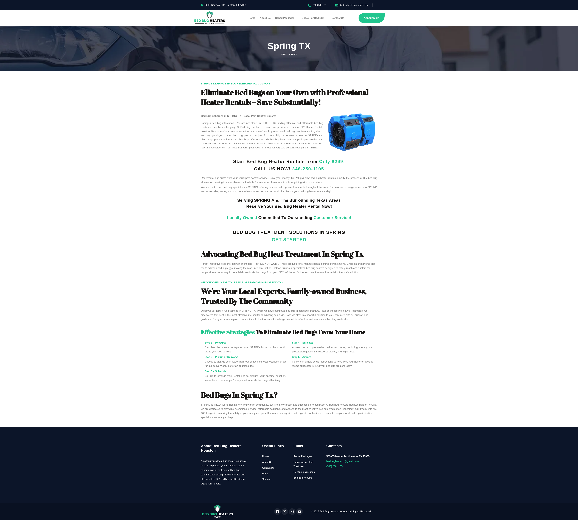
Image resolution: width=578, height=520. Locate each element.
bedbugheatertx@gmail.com (354, 5)
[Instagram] (292, 511)
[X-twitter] (284, 511)
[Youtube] (299, 511)
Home (283, 54)
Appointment (371, 18)
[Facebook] (277, 511)
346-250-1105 (319, 5)
